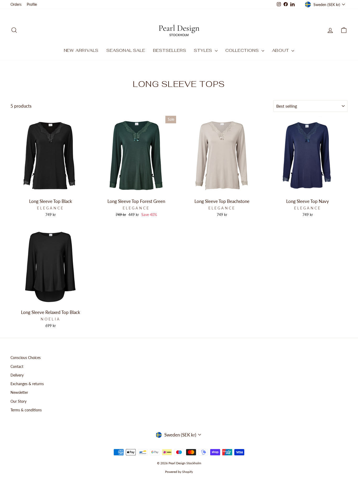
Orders (15, 4)
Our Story (18, 401)
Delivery (17, 375)
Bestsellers (169, 50)
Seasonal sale (125, 50)
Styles (204, 50)
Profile (32, 4)
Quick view (50, 189)
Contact (16, 366)
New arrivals (81, 50)
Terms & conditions (26, 410)
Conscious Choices (25, 357)
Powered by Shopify (179, 472)
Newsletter (19, 392)
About (281, 50)
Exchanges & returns (27, 384)
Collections (242, 50)
